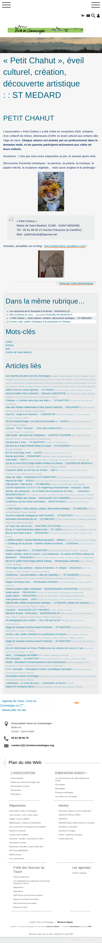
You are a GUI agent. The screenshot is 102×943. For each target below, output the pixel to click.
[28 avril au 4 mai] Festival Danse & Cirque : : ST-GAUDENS (38, 445)
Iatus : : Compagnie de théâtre (22, 655)
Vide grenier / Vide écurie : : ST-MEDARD (28, 484)
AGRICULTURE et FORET (70, 815)
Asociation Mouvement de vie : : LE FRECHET (30, 519)
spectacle (81, 495)
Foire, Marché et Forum (67, 481)
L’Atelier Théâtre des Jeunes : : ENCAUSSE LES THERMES (38, 498)
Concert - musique (21, 439)
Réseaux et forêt (20, 907)
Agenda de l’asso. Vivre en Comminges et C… (18, 703)
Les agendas (81, 867)
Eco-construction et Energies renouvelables (27, 827)
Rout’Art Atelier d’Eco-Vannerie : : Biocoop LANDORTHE (36, 393)
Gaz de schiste (34, 474)
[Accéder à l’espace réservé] (98, 16)
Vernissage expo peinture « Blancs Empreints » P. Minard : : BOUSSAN (43, 568)
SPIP (90, 926)
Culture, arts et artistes (18, 835)
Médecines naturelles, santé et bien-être (26, 847)
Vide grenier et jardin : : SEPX (21, 599)
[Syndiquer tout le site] (76, 702)
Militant (46, 617)
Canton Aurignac (66, 376)
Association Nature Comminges (22, 676)
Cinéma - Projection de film (22, 617)
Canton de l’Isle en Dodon (84, 379)
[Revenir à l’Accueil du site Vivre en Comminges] (55, 30)
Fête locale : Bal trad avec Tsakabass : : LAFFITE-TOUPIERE (38, 435)
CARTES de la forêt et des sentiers (28, 895)
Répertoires (17, 805)
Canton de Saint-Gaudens (75, 383)
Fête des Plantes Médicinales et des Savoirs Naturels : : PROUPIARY (43, 407)
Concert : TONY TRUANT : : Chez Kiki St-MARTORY (34, 428)
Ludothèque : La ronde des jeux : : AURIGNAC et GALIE (35, 683)
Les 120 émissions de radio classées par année (72, 779)
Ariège (54, 376)
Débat (24, 474)
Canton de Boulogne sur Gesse (41, 379)
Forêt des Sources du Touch (28, 869)
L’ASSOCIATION (23, 773)
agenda (46, 456)
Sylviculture (18, 891)
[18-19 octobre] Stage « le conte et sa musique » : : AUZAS (37, 421)
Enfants (10, 345)
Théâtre (53, 467)
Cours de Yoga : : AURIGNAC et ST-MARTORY (31, 477)
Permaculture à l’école (20, 786)
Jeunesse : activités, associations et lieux (26, 839)
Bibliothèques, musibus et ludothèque (25, 823)
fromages (66, 386)
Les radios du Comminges (66, 796)
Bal (73, 435)
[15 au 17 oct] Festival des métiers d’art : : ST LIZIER (34, 529)
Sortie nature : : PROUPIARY (21, 592)
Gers (73, 386)
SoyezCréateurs (74, 926)
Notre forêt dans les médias (25, 903)
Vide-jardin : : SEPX (16, 459)
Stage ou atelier (84, 390)
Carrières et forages (67, 831)
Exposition (35, 572)
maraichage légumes (86, 386)
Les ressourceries (16, 858)
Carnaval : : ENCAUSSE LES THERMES (27, 609)
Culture (24, 512)
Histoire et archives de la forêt (25, 899)
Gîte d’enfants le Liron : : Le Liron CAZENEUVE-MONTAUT (40, 314)
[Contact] (88, 16)
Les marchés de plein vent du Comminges (28, 376)
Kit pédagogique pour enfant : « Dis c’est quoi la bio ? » (35, 620)
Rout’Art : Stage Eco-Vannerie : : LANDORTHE (31, 414)
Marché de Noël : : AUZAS (20, 480)
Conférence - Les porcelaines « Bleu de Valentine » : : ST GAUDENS (42, 575)
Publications (16, 794)
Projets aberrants (66, 839)
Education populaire (44, 687)
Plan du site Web (25, 762)
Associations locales (17, 843)
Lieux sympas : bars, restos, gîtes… (24, 815)
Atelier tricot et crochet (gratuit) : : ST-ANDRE (30, 389)
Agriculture (70, 620)
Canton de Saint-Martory (19, 352)
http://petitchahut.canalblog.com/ (65, 245)
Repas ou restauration (34, 411)
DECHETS (63, 819)
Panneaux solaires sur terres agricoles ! (75, 811)
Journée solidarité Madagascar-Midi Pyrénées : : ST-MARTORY (39, 515)
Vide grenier (83, 460)
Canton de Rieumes (34, 383)
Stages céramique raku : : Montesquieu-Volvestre (32, 582)
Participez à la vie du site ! (84, 940)
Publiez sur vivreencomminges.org (25, 782)
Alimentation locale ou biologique (23, 811)
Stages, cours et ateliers (19, 819)
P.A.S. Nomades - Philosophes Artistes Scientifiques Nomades (39, 669)
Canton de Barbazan (75, 662)
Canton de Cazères (64, 379)
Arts (8, 348)
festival (18, 449)
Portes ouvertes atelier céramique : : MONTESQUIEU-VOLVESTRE (41, 589)
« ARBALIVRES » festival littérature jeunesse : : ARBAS (35, 540)
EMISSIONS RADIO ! (71, 773)
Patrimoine (69, 578)
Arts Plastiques (73, 393)
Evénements (16, 790)
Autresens (35, 495)
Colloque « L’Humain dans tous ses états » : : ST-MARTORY (38, 400)
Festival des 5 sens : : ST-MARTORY (25, 442)
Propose (30, 467)
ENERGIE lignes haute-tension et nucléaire (77, 823)
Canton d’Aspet (80, 376)
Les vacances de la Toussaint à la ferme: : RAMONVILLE (39, 311)
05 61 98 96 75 (20, 738)
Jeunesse (56, 655)
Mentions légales (65, 922)
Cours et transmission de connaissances (32, 397)
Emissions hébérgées (64, 792)
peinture (45, 572)
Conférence (10, 404)
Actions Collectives (21, 877)
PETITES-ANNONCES (18, 850)
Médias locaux (15, 854)
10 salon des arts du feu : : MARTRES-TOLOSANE (33, 526)
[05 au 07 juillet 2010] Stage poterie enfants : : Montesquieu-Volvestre (42, 561)
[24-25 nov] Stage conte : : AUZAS (24, 452)
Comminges (70, 495)
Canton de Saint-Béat (53, 383)
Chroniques (60, 784)
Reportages (60, 788)
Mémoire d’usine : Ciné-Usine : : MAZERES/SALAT (33, 613)
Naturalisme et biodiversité (71, 592)
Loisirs (9, 341)
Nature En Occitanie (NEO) (20, 686)
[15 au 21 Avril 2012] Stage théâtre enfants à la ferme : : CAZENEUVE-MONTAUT (49, 463)
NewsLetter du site (14, 710)
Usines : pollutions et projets (70, 835)
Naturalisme (18, 887)
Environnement (12, 624)
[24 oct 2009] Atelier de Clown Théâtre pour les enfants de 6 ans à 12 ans (45, 648)
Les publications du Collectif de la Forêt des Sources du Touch (31, 882)
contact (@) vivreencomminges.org (32, 745)
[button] (83, 16)
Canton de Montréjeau (15, 383)
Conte (8, 425)
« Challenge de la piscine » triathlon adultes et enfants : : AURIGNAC (42, 543)
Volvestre (16, 564)
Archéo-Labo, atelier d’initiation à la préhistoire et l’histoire (40, 321)
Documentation (17, 778)
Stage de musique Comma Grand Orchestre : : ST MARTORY (38, 627)
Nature (23, 673)
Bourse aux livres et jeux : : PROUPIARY (27, 533)
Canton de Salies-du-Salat (30, 386)
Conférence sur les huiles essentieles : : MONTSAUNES (35, 501)
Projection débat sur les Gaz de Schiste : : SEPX (31, 470)
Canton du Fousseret (51, 386)
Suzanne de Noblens (53, 926)
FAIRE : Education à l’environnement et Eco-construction (36, 662)
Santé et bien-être (24, 523)
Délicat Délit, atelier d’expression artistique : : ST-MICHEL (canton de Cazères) (47, 602)
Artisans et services (17, 831)
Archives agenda (79, 873)
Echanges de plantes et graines (63, 460)
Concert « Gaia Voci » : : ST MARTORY (27, 550)
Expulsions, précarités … (69, 827)
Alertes (64, 805)
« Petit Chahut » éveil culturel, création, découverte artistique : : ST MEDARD (46, 508)
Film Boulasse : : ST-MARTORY (23, 658)
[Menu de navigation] (6, 6)
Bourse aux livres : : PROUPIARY (23, 456)
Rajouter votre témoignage (76, 283)
